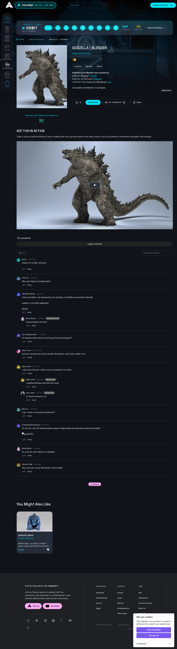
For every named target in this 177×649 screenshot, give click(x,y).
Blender (89, 66)
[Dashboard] (8, 5)
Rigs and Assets (36, 39)
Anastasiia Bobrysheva (31, 425)
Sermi (24, 259)
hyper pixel (26, 366)
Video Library (122, 613)
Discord (36, 606)
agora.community (82, 53)
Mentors (120, 603)
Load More (94, 484)
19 (80, 102)
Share (139, 102)
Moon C (25, 409)
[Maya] (41, 121)
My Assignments (123, 608)
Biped (99, 66)
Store (21, 39)
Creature (77, 66)
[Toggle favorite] (123, 102)
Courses (120, 593)
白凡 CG (25, 278)
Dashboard (100, 593)
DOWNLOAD (93, 102)
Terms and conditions (104, 625)
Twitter (93, 76)
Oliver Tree (26, 350)
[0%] (34, 522)
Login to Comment (95, 244)
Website (98, 79)
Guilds (119, 598)
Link (109, 82)
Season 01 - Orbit (33, 24)
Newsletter (55, 606)
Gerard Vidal (27, 464)
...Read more (166, 90)
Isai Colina (30, 393)
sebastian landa (28, 294)
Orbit (31, 28)
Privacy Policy (123, 625)
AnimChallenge (101, 598)
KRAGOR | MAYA (25, 535)
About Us (142, 608)
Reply (29, 269)
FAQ (140, 593)
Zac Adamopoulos (29, 334)
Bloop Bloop (31, 318)
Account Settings (145, 603)
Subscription (143, 598)
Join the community (160, 5)
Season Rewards (154, 28)
